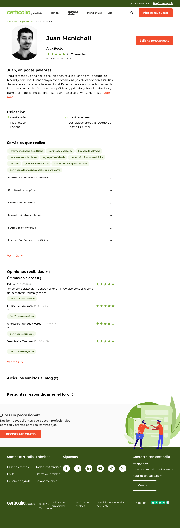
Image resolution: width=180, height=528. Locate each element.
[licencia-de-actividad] (111, 203)
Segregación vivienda (22, 227)
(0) (56, 378)
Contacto (144, 485)
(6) (67, 54)
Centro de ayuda (19, 481)
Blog (109, 13)
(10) (49, 143)
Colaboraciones (46, 481)
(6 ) (47, 272)
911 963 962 (140, 464)
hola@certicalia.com (147, 475)
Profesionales (94, 13)
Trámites (54, 13)
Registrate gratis (21, 434)
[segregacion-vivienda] (111, 228)
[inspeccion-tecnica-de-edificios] (111, 240)
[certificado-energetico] (111, 190)
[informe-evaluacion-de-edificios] (111, 178)
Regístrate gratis (163, 3)
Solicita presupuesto (154, 40)
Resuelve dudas (73, 13)
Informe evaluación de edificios (28, 177)
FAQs (10, 474)
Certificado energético (22, 190)
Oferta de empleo (48, 474)
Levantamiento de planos (24, 215)
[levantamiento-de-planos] (111, 215)
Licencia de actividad (21, 202)
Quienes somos (18, 467)
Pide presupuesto (156, 12)
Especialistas (26, 21)
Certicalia (12, 21)
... (100, 92)
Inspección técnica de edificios (28, 240)
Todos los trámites (48, 467)
